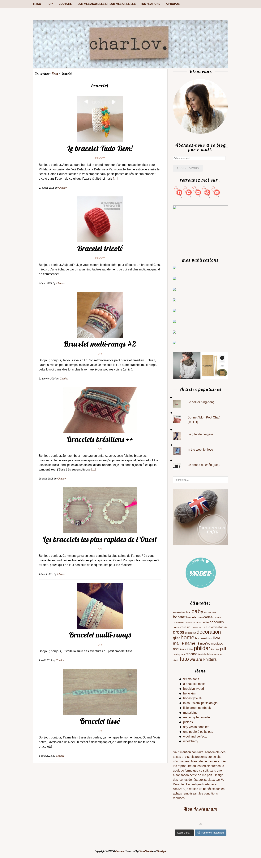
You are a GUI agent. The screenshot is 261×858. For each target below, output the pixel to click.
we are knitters (203, 659)
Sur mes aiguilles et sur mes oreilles (107, 3)
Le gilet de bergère (200, 434)
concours (217, 622)
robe (183, 654)
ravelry (176, 654)
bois (214, 612)
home (187, 637)
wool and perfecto (195, 736)
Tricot (38, 3)
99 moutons (191, 679)
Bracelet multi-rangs (100, 634)
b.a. (188, 612)
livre (216, 638)
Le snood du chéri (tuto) (204, 464)
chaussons (190, 622)
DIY (51, 3)
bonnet (179, 617)
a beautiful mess (194, 683)
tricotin (176, 660)
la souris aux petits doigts (200, 703)
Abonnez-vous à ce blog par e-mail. (200, 147)
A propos (173, 3)
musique (217, 643)
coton (176, 627)
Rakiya (161, 851)
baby (197, 611)
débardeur (190, 633)
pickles (188, 722)
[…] (115, 178)
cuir (203, 627)
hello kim (189, 693)
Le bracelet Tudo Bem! (100, 148)
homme (200, 638)
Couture (65, 3)
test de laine (205, 654)
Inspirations (150, 3)
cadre (218, 617)
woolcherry (190, 741)
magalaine (190, 712)
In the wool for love (200, 449)
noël (176, 649)
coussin (185, 627)
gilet (176, 638)
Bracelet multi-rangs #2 (100, 343)
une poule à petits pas (198, 731)
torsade (218, 654)
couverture (196, 627)
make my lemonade (196, 717)
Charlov (119, 851)
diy (225, 627)
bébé (200, 617)
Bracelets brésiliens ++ (100, 439)
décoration (209, 632)
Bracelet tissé (100, 721)
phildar (202, 648)
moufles (205, 643)
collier (205, 622)
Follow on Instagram (212, 832)
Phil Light (215, 649)
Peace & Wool (186, 649)
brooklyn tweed (193, 688)
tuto (184, 659)
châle (198, 622)
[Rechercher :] (200, 479)
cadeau (209, 617)
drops (178, 632)
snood (192, 654)
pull (223, 649)
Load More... (184, 832)
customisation (214, 627)
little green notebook (197, 707)
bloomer (208, 612)
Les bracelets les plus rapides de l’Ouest (100, 539)
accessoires (179, 612)
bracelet (191, 617)
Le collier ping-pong (201, 402)
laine (209, 638)
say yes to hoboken (196, 727)
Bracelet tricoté (100, 248)
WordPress (145, 851)
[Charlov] (130, 66)
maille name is (186, 643)
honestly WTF (192, 698)
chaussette (178, 622)
